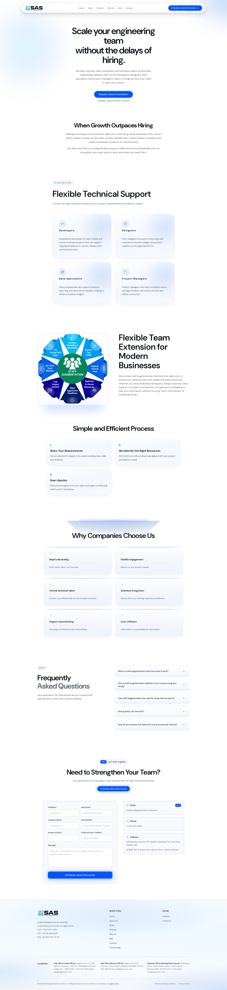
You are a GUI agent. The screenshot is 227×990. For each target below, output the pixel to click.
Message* (52, 845)
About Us (113, 921)
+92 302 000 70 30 (51, 937)
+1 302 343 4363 (134, 826)
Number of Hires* (55, 832)
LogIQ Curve (114, 984)
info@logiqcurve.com (156, 972)
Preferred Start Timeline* (91, 832)
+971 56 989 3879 (50, 933)
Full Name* (52, 807)
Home (81, 8)
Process (100, 8)
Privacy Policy (89, 984)
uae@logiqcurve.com (123, 969)
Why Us (111, 8)
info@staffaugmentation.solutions (141, 810)
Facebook (166, 921)
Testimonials (115, 947)
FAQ (120, 8)
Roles (90, 8)
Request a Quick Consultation (113, 94)
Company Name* (55, 820)
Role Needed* (86, 820)
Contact (129, 8)
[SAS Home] (34, 8)
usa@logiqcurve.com (62, 972)
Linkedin (165, 916)
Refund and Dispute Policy (165, 984)
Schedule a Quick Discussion (113, 789)
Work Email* (86, 807)
